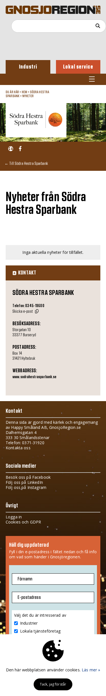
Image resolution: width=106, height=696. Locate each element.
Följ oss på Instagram (26, 487)
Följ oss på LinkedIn (24, 482)
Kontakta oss (18, 447)
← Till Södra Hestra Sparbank (26, 163)
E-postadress (29, 597)
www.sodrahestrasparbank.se (34, 377)
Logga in (14, 517)
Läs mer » (91, 669)
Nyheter (28, 96)
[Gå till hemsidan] (10, 148)
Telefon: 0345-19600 (28, 306)
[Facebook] (20, 148)
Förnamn (25, 579)
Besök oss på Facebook (28, 477)
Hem (24, 92)
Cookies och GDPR (23, 522)
